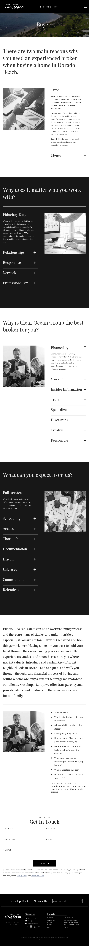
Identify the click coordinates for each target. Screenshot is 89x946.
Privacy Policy (22, 876)
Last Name (51, 829)
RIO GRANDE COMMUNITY (72, 925)
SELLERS (49, 925)
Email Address (10, 839)
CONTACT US (50, 920)
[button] (85, 7)
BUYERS (49, 922)
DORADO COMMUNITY (71, 920)
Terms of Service (37, 876)
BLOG (48, 927)
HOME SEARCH (68, 918)
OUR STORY (50, 918)
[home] (14, 6)
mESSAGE (7, 850)
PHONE (49, 839)
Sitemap (69, 939)
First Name (8, 829)
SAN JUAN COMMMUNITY (71, 922)
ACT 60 (66, 927)
